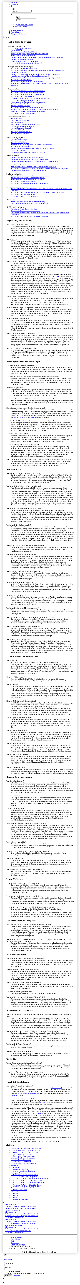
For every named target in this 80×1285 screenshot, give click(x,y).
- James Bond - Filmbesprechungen (23, 1156)
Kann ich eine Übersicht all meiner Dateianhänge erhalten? (30, 203)
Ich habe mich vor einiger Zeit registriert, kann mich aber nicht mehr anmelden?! (37, 57)
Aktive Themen (22, 26)
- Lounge (14, 1197)
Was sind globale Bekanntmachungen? (23, 126)
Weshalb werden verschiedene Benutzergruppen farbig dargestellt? (32, 148)
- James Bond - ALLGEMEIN (21, 1154)
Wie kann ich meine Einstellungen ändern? (25, 68)
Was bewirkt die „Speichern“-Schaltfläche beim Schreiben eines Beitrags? (35, 109)
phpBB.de (33, 417)
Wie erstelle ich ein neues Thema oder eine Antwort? (28, 91)
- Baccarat (15, 1195)
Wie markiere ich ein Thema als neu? (23, 113)
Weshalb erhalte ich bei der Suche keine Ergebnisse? (28, 178)
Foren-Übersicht (16, 1239)
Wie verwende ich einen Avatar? (21, 80)
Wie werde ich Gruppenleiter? (20, 146)
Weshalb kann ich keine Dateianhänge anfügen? (26, 104)
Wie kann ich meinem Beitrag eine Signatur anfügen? (28, 94)
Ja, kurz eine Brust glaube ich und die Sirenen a (20, 1223)
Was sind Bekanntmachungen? (21, 128)
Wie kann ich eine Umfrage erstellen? (23, 96)
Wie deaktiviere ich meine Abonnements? (24, 196)
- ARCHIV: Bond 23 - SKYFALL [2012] (25, 1184)
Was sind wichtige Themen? (20, 130)
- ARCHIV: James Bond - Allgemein (24, 1177)
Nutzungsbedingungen (18, 1245)
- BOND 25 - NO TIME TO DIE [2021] (25, 1152)
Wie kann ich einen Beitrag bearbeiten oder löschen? (28, 93)
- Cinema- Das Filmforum (20, 1199)
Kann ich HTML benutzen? (20, 120)
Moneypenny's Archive (18, 1173)
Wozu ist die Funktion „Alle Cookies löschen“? (26, 63)
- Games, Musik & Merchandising (23, 1171)
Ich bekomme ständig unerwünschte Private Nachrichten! (29, 159)
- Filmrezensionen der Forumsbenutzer (24, 1175)
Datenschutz (15, 1243)
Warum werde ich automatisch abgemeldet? (25, 61)
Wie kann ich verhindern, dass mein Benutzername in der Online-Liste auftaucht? (37, 70)
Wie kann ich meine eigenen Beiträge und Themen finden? (30, 183)
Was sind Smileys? (17, 122)
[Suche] (13, 9)
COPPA (57, 276)
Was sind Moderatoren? (18, 141)
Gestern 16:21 (18, 1233)
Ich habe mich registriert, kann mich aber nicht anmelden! (29, 54)
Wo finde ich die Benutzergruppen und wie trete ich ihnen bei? (31, 145)
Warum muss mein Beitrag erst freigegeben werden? (28, 111)
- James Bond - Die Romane (21, 1160)
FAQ (12, 1241)
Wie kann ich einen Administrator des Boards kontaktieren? (30, 216)
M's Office (14, 1165)
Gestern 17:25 (16, 1210)
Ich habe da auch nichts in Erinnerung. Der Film (20, 1208)
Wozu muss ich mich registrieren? (22, 48)
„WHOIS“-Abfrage (36, 1113)
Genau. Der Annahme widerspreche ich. (18, 1231)
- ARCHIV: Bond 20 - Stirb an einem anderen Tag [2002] (30, 1178)
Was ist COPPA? (16, 50)
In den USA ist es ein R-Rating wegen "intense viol (21, 1216)
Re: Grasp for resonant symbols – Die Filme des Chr (22, 1206)
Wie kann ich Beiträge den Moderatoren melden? (27, 108)
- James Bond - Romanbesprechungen (24, 1163)
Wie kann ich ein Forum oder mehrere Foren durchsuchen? (30, 176)
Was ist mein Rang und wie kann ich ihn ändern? (27, 81)
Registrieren (15, 4)
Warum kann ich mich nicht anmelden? (23, 55)
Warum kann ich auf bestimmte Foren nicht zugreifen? (28, 102)
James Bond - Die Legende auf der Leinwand (26, 1148)
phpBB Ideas (43, 1102)
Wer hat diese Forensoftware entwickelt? (24, 209)
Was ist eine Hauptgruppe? (19, 150)
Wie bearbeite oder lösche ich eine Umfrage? (25, 100)
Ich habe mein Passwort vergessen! (22, 59)
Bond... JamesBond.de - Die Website (23, 1188)
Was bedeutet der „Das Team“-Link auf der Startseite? (28, 152)
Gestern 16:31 (19, 1225)
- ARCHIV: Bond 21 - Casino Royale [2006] (26, 1180)
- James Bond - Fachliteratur (21, 1162)
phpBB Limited (19, 417)
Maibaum (8, 1210)
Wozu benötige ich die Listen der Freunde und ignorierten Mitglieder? (33, 167)
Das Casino (14, 1192)
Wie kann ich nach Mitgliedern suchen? (24, 181)
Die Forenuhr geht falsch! (19, 72)
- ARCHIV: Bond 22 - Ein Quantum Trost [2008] (28, 1182)
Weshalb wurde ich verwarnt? (20, 106)
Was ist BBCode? (16, 119)
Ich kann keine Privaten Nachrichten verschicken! (27, 157)
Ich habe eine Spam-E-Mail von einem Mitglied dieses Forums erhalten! (34, 161)
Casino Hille (9, 1218)
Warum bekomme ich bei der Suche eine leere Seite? (28, 179)
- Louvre (14, 1193)
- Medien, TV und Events (20, 1169)
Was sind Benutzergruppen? (20, 143)
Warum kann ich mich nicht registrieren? (24, 52)
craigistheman (9, 1225)
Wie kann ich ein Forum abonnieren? (23, 194)
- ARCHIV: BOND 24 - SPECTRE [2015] (26, 1186)
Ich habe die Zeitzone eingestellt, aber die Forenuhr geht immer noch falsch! (36, 74)
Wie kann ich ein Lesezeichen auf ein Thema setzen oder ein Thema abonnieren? (37, 192)
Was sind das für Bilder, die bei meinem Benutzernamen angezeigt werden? (35, 78)
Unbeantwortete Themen (25, 25)
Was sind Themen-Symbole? (20, 134)
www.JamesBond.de (17, 1237)
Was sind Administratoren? (19, 139)
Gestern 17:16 (18, 1218)
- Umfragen (15, 1167)
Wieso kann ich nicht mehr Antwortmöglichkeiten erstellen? (30, 98)
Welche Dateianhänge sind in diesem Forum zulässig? (28, 202)
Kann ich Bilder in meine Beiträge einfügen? (25, 124)
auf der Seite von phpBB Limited (28, 1093)
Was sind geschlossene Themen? (21, 132)
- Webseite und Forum (19, 1190)
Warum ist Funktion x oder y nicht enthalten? (25, 211)
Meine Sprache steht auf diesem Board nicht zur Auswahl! (30, 76)
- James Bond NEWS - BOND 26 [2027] (25, 1150)
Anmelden (14, 2)
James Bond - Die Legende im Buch (23, 1158)
